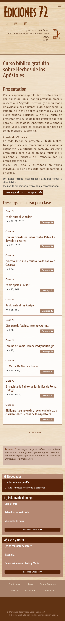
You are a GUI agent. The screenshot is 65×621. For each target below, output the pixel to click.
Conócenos (14, 584)
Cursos (13, 590)
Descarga (46, 222)
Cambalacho (48, 590)
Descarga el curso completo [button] (22, 192)
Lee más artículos (31, 529)
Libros (30, 584)
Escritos (29, 590)
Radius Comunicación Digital (44, 614)
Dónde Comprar (47, 584)
